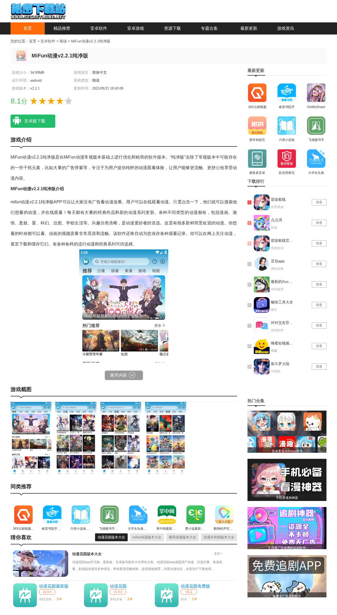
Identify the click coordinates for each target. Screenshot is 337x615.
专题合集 (209, 28)
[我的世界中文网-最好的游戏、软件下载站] (38, 11)
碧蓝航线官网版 (282, 240)
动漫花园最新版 (53, 586)
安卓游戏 (135, 28)
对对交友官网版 (282, 323)
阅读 (64, 41)
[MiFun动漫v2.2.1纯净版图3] (120, 438)
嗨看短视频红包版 (282, 343)
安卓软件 (98, 28)
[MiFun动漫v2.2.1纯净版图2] (75, 438)
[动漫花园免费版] (167, 595)
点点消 (276, 220)
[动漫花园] (96, 595)
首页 (27, 28)
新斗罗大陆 (280, 364)
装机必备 (45, 599)
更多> (218, 553)
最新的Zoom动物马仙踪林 (282, 281)
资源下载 (172, 28)
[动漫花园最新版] (25, 595)
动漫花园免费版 (195, 586)
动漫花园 (118, 586)
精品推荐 (61, 28)
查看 (319, 202)
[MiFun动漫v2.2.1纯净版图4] (165, 438)
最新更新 (248, 28)
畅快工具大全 (282, 302)
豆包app (278, 261)
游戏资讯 (285, 28)
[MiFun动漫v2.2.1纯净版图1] (31, 438)
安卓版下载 (34, 121)
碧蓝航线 (278, 199)
